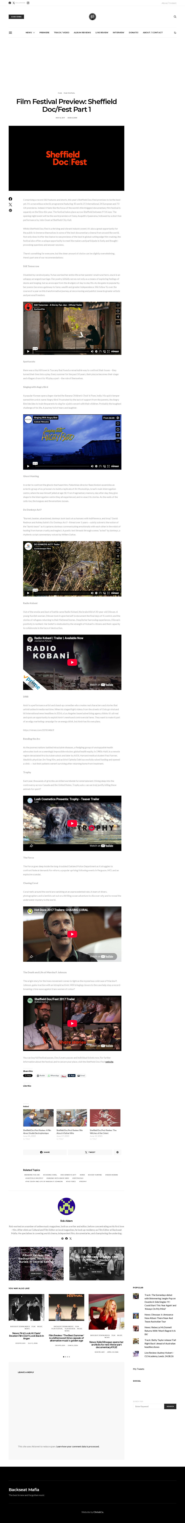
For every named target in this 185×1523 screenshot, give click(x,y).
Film (60, 93)
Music (43, 1252)
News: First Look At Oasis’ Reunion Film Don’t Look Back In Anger (26, 1336)
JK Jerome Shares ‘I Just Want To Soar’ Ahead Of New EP (61, 69)
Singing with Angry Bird (58, 1178)
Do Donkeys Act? (69, 1175)
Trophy (83, 1181)
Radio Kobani (112, 1175)
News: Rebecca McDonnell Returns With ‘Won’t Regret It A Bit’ (160, 1331)
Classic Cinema (94, 1254)
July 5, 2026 (32, 1343)
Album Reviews (82, 32)
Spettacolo (78, 1178)
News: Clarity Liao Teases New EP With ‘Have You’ (159, 68)
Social (137, 1381)
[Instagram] (28, 3)
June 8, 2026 (73, 1345)
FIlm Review (70, 1329)
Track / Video (61, 32)
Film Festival (69, 93)
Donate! (133, 32)
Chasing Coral (50, 1175)
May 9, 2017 (90, 1265)
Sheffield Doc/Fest (34, 1178)
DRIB (83, 1175)
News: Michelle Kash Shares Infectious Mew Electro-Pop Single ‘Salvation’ (126, 70)
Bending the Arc (32, 1175)
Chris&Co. (99, 1512)
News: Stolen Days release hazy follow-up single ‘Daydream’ (93, 69)
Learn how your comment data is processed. (77, 1446)
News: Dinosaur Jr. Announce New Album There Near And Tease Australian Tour (159, 1318)
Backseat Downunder (20, 1326)
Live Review (102, 32)
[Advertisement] (92, 65)
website (109, 1061)
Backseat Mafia (24, 1490)
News (29, 32)
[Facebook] (10, 3)
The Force (71, 1181)
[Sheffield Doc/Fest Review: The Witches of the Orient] (105, 1118)
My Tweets (138, 1368)
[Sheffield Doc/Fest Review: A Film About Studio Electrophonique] (38, 1118)
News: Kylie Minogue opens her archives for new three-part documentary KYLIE (106, 1345)
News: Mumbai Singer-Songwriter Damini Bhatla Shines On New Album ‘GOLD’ (28, 70)
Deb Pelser (20, 1343)
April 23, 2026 (112, 1352)
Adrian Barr (42, 1267)
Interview (118, 32)
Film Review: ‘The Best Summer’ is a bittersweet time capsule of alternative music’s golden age (66, 1338)
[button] (175, 32)
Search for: (138, 1401)
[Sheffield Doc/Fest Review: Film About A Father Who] (72, 1118)
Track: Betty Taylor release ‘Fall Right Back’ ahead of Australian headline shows (160, 1343)
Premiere (44, 32)
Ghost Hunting (95, 1175)
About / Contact (169, 3)
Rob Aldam (72, 118)
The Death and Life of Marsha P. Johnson (44, 1181)
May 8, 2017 (60, 118)
